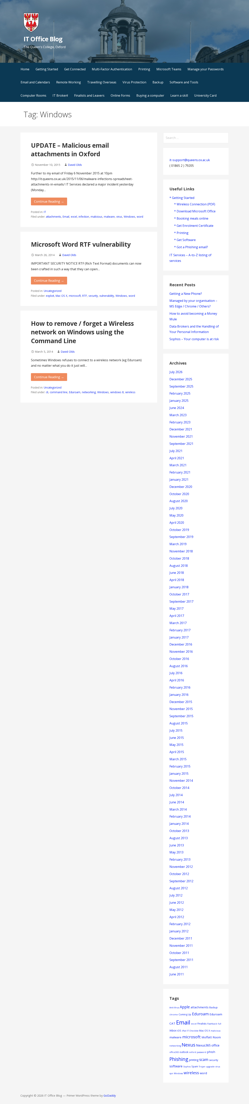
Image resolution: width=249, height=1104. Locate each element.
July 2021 (175, 451)
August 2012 (178, 888)
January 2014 (179, 823)
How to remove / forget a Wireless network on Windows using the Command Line (82, 332)
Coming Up (185, 1014)
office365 (174, 1052)
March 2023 (178, 415)
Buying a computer (150, 95)
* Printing (181, 233)
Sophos (187, 1066)
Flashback (212, 1023)
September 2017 (181, 601)
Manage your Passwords (206, 69)
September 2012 (181, 881)
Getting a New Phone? (185, 293)
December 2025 (180, 379)
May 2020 (176, 515)
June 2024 (176, 408)
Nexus (188, 1044)
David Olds (75, 165)
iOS (179, 1030)
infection (84, 216)
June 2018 (176, 573)
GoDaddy (109, 1095)
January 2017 (179, 637)
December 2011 (180, 938)
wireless (130, 392)
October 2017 (179, 594)
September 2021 (181, 444)
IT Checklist (192, 1030)
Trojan (202, 1066)
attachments (53, 216)
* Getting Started (181, 198)
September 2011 (181, 960)
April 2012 (176, 917)
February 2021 (179, 472)
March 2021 (178, 465)
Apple (185, 1006)
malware (109, 216)
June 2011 (176, 974)
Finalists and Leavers (89, 95)
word (140, 216)
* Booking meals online (191, 218)
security (93, 296)
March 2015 (178, 759)
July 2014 (175, 795)
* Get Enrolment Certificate (193, 225)
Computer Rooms (33, 95)
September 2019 (181, 537)
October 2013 (179, 831)
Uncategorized (52, 291)
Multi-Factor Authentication (112, 69)
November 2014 (181, 780)
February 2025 (179, 393)
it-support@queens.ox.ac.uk (189, 160)
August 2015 (178, 723)
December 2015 (180, 702)
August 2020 (178, 501)
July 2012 (175, 895)
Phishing (178, 1059)
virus (119, 216)
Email (66, 216)
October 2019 (179, 530)
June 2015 (176, 738)
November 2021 (181, 436)
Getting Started (47, 69)
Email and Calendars (35, 82)
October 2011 (179, 953)
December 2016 (180, 644)
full (219, 1023)
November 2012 (181, 867)
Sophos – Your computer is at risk (194, 339)
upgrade (210, 1066)
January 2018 (179, 587)
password (201, 1052)
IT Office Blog (43, 39)
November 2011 (181, 945)
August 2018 (178, 565)
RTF (84, 296)
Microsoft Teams (168, 69)
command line (59, 392)
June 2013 (176, 845)
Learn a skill (179, 95)
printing (193, 1060)
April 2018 (176, 580)
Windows (129, 216)
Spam (194, 1066)
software (175, 1066)
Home (25, 69)
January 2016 (179, 694)
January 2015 (179, 773)
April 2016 (176, 680)
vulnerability (106, 296)
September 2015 (181, 716)
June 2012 (176, 902)
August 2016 (178, 666)
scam (203, 1059)
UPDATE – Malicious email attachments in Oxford (70, 149)
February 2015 (179, 766)
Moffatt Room (211, 1037)
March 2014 (178, 809)
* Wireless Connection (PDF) (194, 204)
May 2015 (176, 745)
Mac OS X (61, 296)
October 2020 (179, 494)
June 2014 (176, 802)
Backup (158, 82)
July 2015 (175, 730)
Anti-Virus (174, 1007)
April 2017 (176, 616)
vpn (171, 1073)
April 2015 (176, 752)
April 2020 (176, 522)
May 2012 (176, 910)
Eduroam (74, 392)
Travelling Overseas (101, 82)
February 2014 (179, 816)
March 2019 (178, 544)
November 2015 (181, 709)
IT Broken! (60, 95)
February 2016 (179, 687)
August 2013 (178, 838)
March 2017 (178, 623)
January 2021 (179, 479)
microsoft (75, 296)
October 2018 (179, 558)
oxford (192, 1052)
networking (89, 392)
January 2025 (179, 400)
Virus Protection (134, 82)
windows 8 (117, 392)
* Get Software (185, 240)
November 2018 (181, 551)
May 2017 (176, 608)
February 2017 (179, 630)
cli (47, 392)
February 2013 (179, 859)
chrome (173, 1014)
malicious (96, 216)
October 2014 (179, 788)
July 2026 (175, 372)
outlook (184, 1052)
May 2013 (176, 852)
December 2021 (180, 429)
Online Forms (120, 95)
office (215, 1045)
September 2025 (181, 386)
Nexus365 (203, 1045)
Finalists (201, 1023)
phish (211, 1052)
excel (74, 216)
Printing (144, 69)
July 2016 (175, 673)
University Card (205, 95)
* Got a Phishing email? (191, 247)
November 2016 (181, 651)
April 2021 (176, 458)
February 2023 (179, 422)
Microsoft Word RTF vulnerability (81, 244)
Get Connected (75, 69)
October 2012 (179, 874)
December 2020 (180, 487)
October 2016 (179, 659)
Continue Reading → (49, 201)
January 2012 (179, 931)
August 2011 (178, 967)
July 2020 (175, 508)
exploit (50, 296)
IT (45, 212)
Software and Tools (184, 82)
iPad (184, 1030)
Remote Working (68, 82)
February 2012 (179, 924)
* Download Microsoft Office (195, 211)
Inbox (172, 1030)
